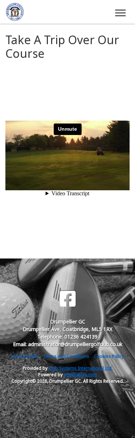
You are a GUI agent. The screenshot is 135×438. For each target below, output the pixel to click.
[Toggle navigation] (120, 12)
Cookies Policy (109, 356)
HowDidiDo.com (80, 375)
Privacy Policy (25, 356)
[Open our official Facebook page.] (68, 298)
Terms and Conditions (66, 356)
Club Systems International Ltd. (81, 368)
